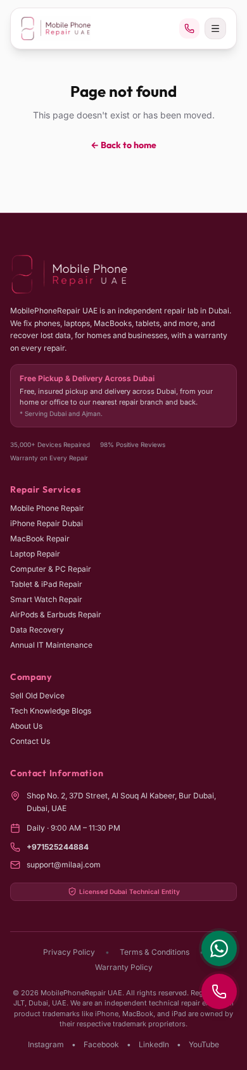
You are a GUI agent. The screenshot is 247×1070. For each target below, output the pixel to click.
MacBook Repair (40, 538)
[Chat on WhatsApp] (219, 948)
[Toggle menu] (215, 28)
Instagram (46, 1044)
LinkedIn (154, 1044)
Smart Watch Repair (46, 599)
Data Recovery (37, 629)
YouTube (204, 1044)
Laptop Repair (35, 553)
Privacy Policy (69, 952)
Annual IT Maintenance (51, 645)
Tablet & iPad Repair (46, 584)
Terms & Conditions (154, 952)
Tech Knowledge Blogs (50, 710)
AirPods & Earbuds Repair (55, 614)
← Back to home (123, 145)
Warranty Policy (124, 967)
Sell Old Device (37, 695)
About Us (26, 726)
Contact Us (30, 741)
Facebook (101, 1044)
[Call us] (189, 28)
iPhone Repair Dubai (46, 523)
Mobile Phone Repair (47, 508)
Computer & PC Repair (50, 569)
